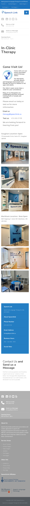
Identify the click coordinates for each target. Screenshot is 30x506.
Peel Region (5, 7)
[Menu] (26, 12)
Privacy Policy (6, 468)
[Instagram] (10, 19)
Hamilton (5, 451)
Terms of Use (6, 465)
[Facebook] (3, 19)
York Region (14, 7)
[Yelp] (16, 19)
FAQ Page (5, 470)
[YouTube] (13, 19)
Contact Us (6, 463)
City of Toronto (7, 444)
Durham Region (12, 4)
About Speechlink (10, 317)
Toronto (3, 4)
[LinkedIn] (7, 19)
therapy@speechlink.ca (10, 333)
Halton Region (22, 4)
